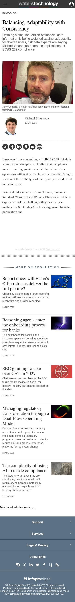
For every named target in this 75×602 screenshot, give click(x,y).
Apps (50, 565)
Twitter (24, 565)
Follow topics (18, 565)
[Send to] (32, 147)
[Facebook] (12, 147)
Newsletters (37, 565)
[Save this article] (26, 147)
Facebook (44, 565)
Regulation (9, 13)
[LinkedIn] (19, 147)
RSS (57, 565)
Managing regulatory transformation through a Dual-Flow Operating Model (25, 415)
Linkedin (31, 565)
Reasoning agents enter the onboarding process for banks (24, 324)
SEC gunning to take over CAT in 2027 (21, 371)
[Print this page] (39, 147)
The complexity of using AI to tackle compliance (25, 468)
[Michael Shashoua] (11, 126)
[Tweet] (5, 147)
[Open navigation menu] (3, 4)
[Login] (71, 4)
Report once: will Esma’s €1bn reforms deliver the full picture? (25, 283)
